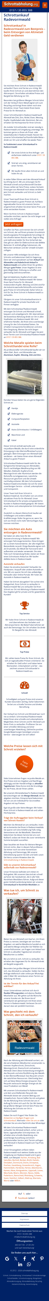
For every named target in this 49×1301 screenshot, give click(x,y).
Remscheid (18, 1175)
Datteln (36, 1160)
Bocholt (15, 1160)
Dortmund (17, 1162)
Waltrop (28, 1178)
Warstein (37, 1178)
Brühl (29, 1160)
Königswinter (21, 1170)
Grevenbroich (28, 1165)
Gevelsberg (16, 1165)
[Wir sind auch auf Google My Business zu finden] (7, 1258)
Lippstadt (32, 1170)
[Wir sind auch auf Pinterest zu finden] (42, 1258)
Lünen (40, 1170)
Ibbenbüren (37, 1168)
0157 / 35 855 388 (20, 10)
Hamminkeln (9, 1168)
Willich (17, 1180)
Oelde (36, 1173)
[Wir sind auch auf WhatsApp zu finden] (29, 1264)
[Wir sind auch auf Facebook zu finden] (24, 1258)
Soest (6, 1178)
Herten (28, 1168)
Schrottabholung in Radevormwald (19, 860)
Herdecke (20, 1168)
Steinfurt (13, 1178)
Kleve (13, 1170)
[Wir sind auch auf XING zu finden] (33, 1258)
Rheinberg (28, 1175)
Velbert (21, 1178)
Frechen (7, 1165)
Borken (23, 1160)
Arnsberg (32, 1157)
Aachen (24, 1157)
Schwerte (38, 1175)
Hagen (38, 1165)
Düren (26, 1162)
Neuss (30, 1173)
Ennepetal (34, 1162)
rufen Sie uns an (33, 1120)
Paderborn (8, 1175)
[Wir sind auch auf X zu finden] (16, 1258)
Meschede (8, 1173)
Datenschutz (25, 1225)
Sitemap (24, 1213)
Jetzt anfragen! (13, 224)
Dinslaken (8, 1162)
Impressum (24, 1219)
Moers (16, 1173)
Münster (23, 1173)
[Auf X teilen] (23, 1193)
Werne (6, 1180)
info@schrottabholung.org (24, 1237)
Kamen (7, 1170)
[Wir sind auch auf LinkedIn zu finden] (20, 1264)
